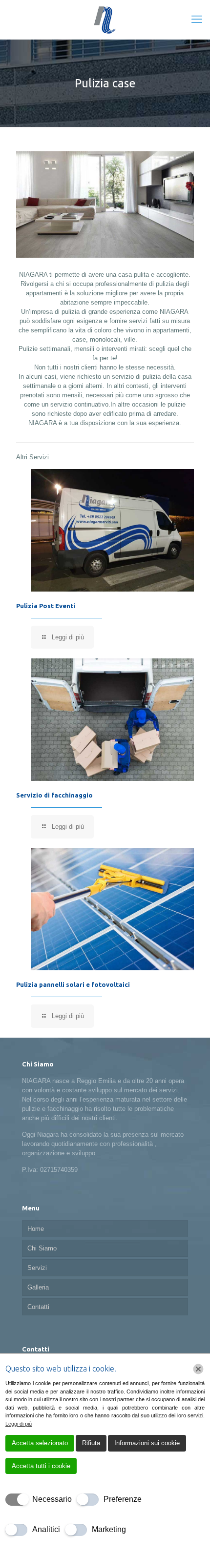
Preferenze (123, 1499)
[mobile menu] (197, 19)
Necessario (52, 1499)
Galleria (38, 1287)
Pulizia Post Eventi (45, 605)
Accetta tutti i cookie (41, 1466)
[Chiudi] (198, 1369)
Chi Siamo (42, 1248)
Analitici (46, 1529)
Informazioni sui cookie (147, 1443)
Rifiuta (91, 1443)
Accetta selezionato (40, 1443)
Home (35, 1228)
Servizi (37, 1267)
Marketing (109, 1529)
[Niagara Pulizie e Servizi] (105, 19)
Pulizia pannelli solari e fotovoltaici (73, 984)
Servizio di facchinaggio (54, 795)
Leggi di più (18, 1424)
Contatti (38, 1306)
